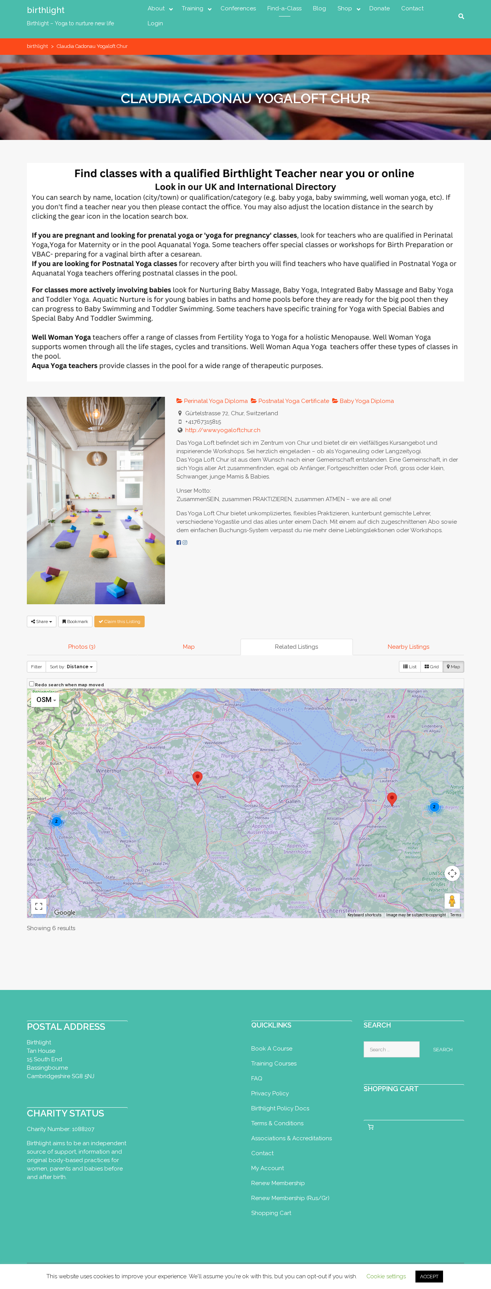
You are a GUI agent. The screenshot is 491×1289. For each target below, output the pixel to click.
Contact (412, 8)
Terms (455, 915)
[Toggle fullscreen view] (38, 906)
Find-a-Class (284, 8)
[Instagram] (185, 542)
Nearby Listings (408, 646)
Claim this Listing (121, 621)
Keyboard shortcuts (365, 915)
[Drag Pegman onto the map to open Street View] (452, 901)
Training (192, 8)
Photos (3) (82, 646)
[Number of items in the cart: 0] (371, 1127)
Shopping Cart (271, 1213)
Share (42, 621)
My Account (267, 1168)
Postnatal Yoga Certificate (293, 401)
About (156, 8)
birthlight (45, 10)
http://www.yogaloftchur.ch (222, 430)
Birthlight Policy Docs (280, 1108)
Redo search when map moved (69, 684)
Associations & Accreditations (291, 1138)
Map (189, 646)
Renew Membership (278, 1183)
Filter (36, 666)
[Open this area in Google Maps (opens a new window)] (64, 913)
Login (155, 23)
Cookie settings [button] (386, 1276)
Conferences (238, 8)
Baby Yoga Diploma (366, 401)
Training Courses (274, 1063)
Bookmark (77, 621)
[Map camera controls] (452, 873)
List (412, 666)
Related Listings (296, 646)
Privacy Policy (270, 1093)
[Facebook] (178, 542)
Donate (379, 8)
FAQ (256, 1078)
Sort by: (69, 666)
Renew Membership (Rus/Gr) (290, 1198)
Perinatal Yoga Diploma (215, 401)
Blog (319, 8)
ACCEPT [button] (429, 1276)
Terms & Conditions (277, 1123)
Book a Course (271, 1048)
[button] (392, 799)
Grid (434, 666)
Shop (345, 8)
